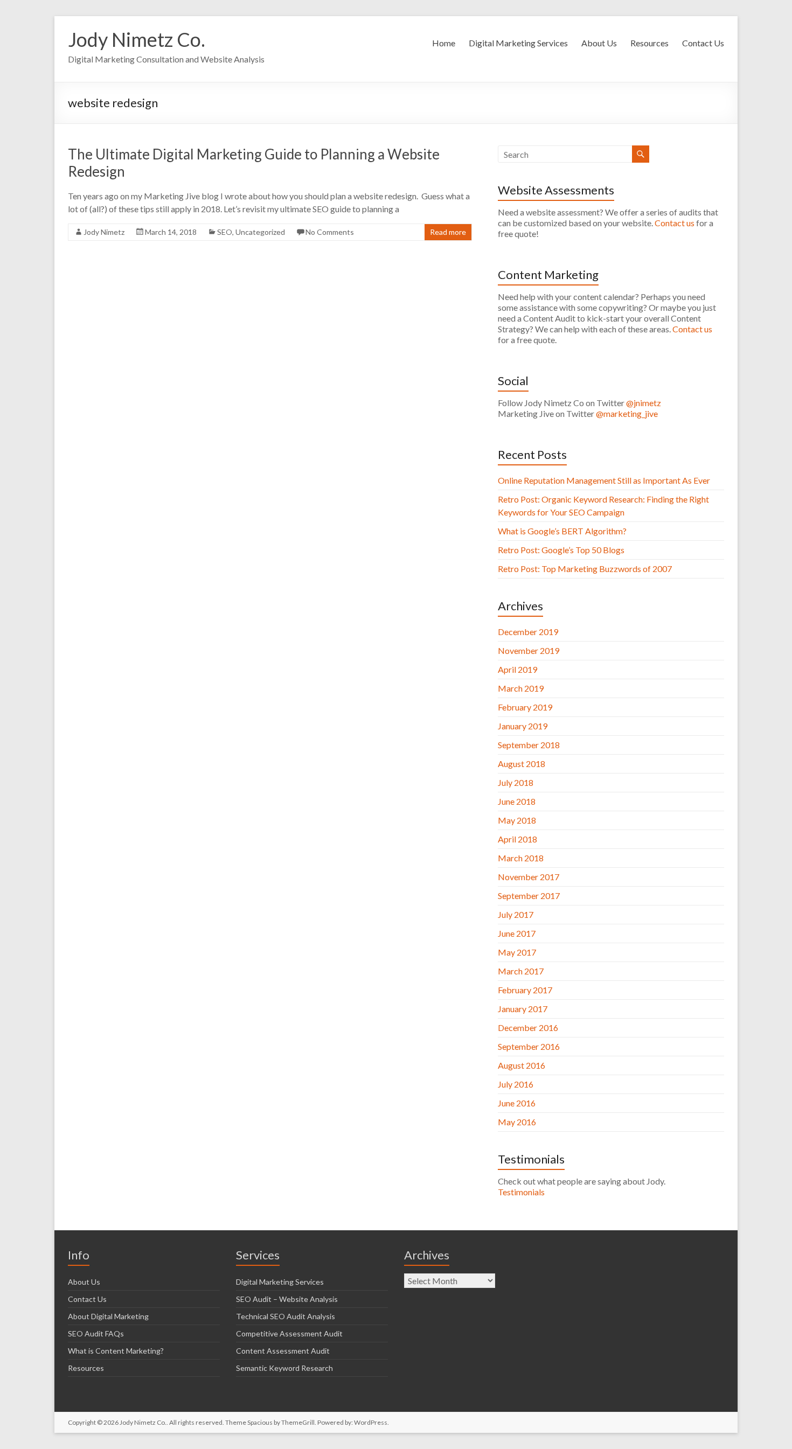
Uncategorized (260, 231)
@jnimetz (643, 403)
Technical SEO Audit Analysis (285, 1316)
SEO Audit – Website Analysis (287, 1299)
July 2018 (515, 782)
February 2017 (525, 990)
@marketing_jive (627, 413)
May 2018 (517, 820)
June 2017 (517, 933)
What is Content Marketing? (116, 1350)
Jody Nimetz (104, 231)
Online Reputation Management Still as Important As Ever (604, 480)
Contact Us (703, 43)
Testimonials (521, 1192)
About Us (599, 43)
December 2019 (528, 631)
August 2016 (521, 1065)
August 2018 (521, 763)
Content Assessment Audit (283, 1350)
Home (443, 43)
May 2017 (517, 952)
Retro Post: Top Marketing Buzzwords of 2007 (585, 568)
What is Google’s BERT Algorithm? (562, 531)
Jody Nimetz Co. (136, 39)
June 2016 (517, 1103)
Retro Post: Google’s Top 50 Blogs (561, 550)
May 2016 (517, 1122)
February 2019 (525, 707)
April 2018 (517, 839)
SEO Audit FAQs (96, 1333)
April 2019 (517, 669)
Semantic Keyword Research (284, 1368)
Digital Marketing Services (518, 43)
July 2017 (515, 914)
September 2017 (529, 895)
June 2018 (517, 801)
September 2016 (529, 1046)
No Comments (329, 231)
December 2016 (528, 1027)
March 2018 (521, 858)
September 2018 (529, 745)
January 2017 (522, 1009)
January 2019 (522, 726)
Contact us (675, 223)
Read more (448, 231)
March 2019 (521, 688)
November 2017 (528, 877)
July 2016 (515, 1084)
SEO (224, 231)
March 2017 (521, 971)
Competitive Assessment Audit (289, 1333)
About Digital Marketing (108, 1316)
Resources (649, 43)
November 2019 (528, 650)
